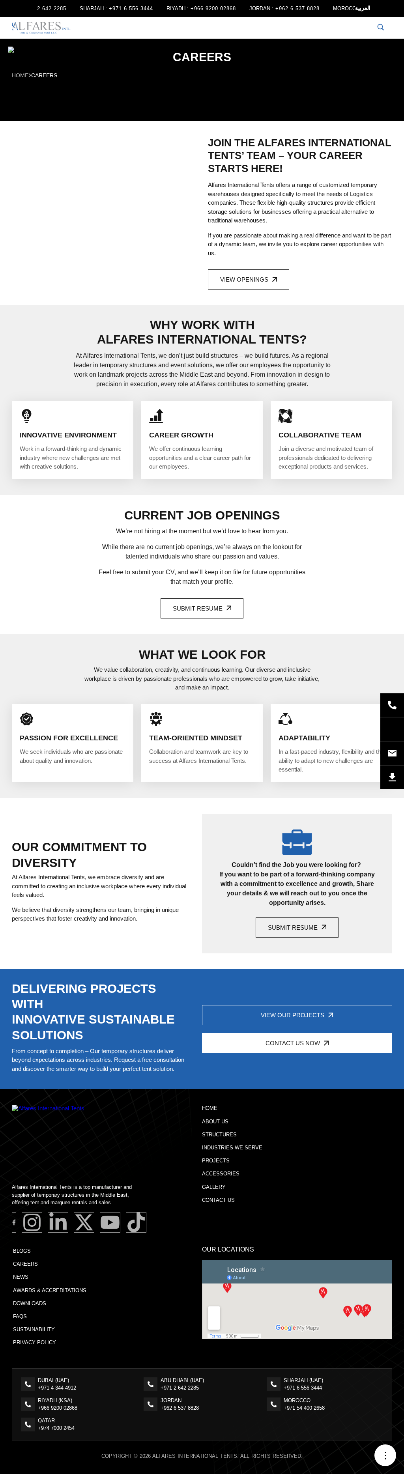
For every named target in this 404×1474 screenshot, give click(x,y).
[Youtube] (110, 1222)
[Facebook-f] (14, 1222)
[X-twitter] (84, 1222)
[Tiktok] (136, 1222)
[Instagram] (32, 1222)
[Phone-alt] (392, 705)
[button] (248, 279)
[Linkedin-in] (58, 1222)
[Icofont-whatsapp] (392, 729)
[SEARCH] (380, 28)
